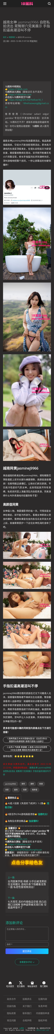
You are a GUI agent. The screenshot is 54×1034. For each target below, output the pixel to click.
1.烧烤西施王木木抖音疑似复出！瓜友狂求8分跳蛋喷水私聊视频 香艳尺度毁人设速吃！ (27, 740)
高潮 (24, 790)
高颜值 (34, 790)
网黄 (41, 784)
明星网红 (12, 37)
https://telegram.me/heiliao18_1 (25, 99)
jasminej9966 (10, 784)
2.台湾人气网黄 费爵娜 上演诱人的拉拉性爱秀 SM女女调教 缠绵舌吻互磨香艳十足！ (27, 748)
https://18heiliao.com (19, 94)
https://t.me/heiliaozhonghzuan (25, 849)
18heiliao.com (42, 1030)
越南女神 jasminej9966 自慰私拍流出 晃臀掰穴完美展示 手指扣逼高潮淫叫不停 (27, 771)
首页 (4, 37)
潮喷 (32, 784)
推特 (23, 784)
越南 (15, 790)
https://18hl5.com (18, 89)
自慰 (7, 790)
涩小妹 (6, 41)
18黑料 (21, 1028)
